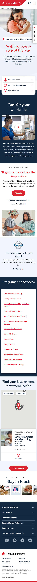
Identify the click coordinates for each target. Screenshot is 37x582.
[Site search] (29, 3)
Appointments (8, 528)
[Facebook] (7, 540)
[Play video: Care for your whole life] (18, 127)
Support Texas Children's (12, 523)
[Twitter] (22, 540)
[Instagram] (15, 540)
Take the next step (10, 507)
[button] (18, 406)
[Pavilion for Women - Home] (13, 3)
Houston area (8, 393)
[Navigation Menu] (34, 3)
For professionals (9, 518)
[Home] (2, 8)
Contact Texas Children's (13, 533)
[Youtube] (30, 540)
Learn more (7, 512)
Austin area (21, 393)
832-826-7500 (21, 449)
